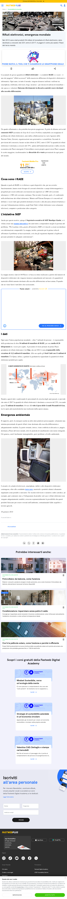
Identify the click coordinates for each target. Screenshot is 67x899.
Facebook (33, 543)
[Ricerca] (61, 5)
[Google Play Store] (56, 840)
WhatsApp (38, 543)
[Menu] (2, 5)
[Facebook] (29, 858)
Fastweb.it (5, 875)
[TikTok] (10, 858)
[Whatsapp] (23, 858)
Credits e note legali (7, 872)
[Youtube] (16, 858)
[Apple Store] (39, 840)
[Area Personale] (64, 5)
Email (42, 543)
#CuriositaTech (12, 526)
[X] (36, 858)
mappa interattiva (21, 223)
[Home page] (13, 5)
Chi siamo (5, 869)
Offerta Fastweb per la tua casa (32, 1)
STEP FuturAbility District (41, 872)
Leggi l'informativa (8, 797)
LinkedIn (24, 543)
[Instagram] (4, 858)
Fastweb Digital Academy (41, 869)
